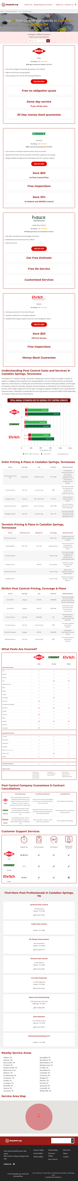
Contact (66, 1157)
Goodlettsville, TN (9, 1075)
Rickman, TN (44, 1081)
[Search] (72, 1140)
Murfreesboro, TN (46, 1063)
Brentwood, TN (45, 1060)
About (65, 1153)
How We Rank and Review (59, 1173)
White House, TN (9, 1070)
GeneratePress (18, 1176)
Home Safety (38, 1153)
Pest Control (52, 1159)
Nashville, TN (8, 1086)
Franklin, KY (7, 1081)
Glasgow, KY (44, 1078)
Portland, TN (7, 1065)
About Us (59, 5)
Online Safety (38, 1157)
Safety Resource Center (43, 5)
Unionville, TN (45, 1088)
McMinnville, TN (45, 1091)
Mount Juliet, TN (9, 1063)
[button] (76, 5)
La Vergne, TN (8, 1083)
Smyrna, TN (7, 1088)
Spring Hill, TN (45, 1086)
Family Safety (53, 1150)
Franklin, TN (44, 1068)
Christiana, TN (45, 1075)
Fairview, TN (44, 1083)
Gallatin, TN (7, 1058)
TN (19, 11)
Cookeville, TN (45, 1073)
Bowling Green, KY (46, 1065)
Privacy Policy (47, 1173)
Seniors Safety (38, 1150)
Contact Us (69, 5)
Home (2, 11)
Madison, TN (7, 1073)
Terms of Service (37, 1173)
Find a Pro (28, 5)
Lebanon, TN (7, 1060)
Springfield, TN (45, 1058)
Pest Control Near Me (11, 11)
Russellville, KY (45, 1070)
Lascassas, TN (8, 1091)
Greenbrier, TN (8, 1078)
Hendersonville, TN (10, 1068)
